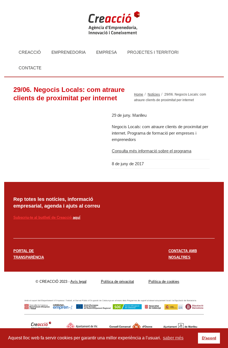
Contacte (30, 67)
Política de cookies (163, 281)
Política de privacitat (117, 281)
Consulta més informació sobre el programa (151, 151)
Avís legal (78, 281)
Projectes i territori (153, 52)
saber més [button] (173, 337)
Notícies (154, 94)
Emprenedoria (68, 52)
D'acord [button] (209, 338)
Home (138, 94)
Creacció (30, 52)
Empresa (106, 52)
